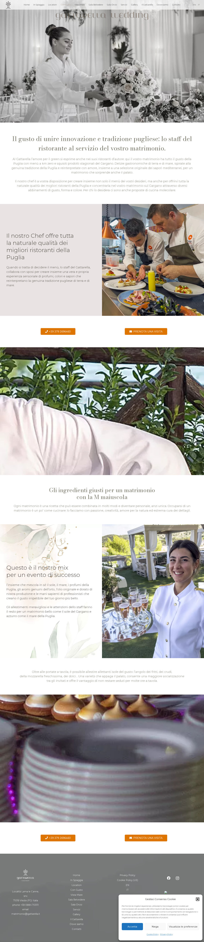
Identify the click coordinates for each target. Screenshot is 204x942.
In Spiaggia (76, 880)
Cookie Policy (153, 934)
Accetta (132, 926)
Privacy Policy (166, 934)
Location (77, 885)
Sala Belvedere (76, 899)
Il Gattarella (76, 919)
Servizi (76, 909)
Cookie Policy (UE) (127, 880)
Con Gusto (76, 889)
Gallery (76, 914)
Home (76, 875)
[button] (197, 899)
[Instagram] (177, 878)
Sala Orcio (76, 904)
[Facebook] (168, 878)
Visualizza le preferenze (183, 926)
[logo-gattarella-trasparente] (102, 16)
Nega (155, 926)
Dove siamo (77, 924)
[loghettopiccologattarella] (8, 5)
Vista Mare (77, 894)
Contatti (76, 929)
